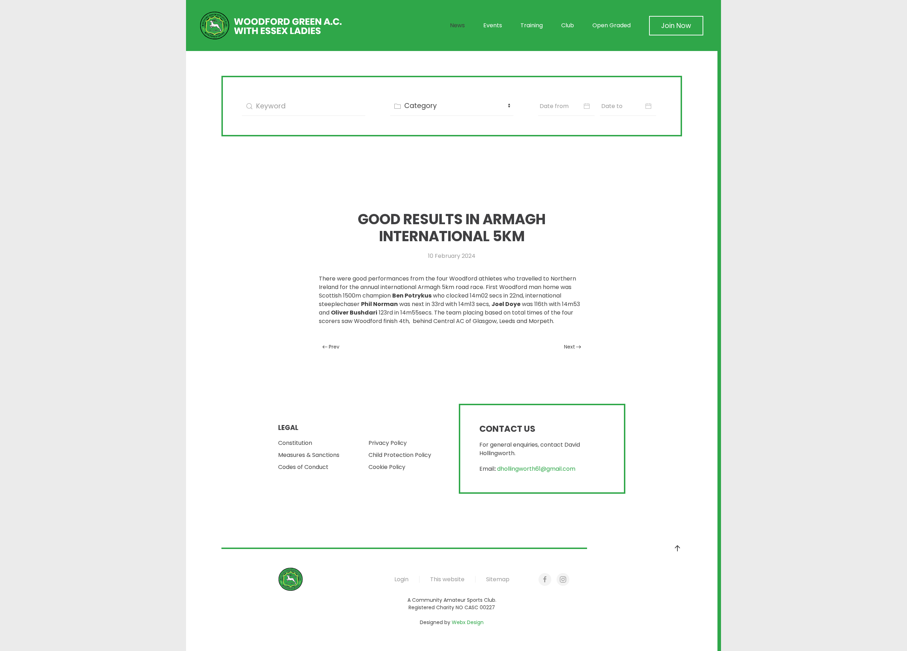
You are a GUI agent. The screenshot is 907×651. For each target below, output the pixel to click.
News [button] (457, 25)
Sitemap (497, 579)
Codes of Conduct (303, 467)
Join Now (676, 25)
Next (569, 346)
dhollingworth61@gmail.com (536, 469)
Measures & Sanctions (308, 455)
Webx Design (468, 622)
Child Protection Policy (399, 455)
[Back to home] (271, 25)
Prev (334, 346)
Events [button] (492, 25)
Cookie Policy (386, 467)
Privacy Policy (387, 443)
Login (401, 579)
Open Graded (611, 25)
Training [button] (531, 25)
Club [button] (567, 25)
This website (447, 579)
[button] (677, 548)
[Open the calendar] (587, 106)
